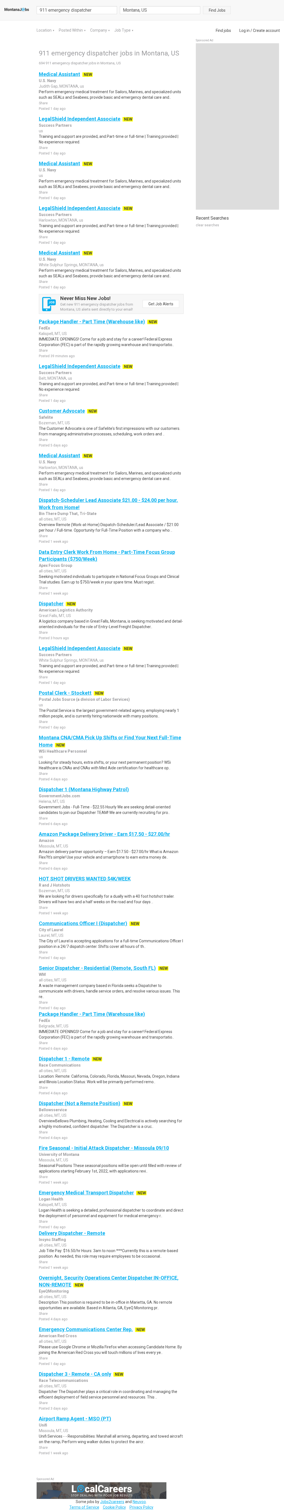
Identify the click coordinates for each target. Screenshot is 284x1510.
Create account (266, 30)
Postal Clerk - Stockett (65, 693)
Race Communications (60, 1065)
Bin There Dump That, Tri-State (68, 513)
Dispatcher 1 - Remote (64, 1059)
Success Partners (55, 125)
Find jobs (223, 30)
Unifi (43, 1425)
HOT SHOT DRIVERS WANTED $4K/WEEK (85, 879)
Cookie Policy (114, 1507)
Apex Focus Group (55, 565)
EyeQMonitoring (54, 1291)
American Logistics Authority (66, 610)
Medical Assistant (59, 74)
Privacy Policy (141, 1507)
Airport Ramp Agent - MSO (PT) (75, 1419)
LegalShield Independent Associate (79, 119)
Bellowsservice (53, 1110)
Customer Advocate (62, 411)
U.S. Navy (47, 80)
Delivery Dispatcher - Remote (72, 1233)
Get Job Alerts (160, 304)
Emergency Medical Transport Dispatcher (86, 1193)
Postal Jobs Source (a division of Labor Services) (84, 699)
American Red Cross (58, 1336)
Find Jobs (217, 10)
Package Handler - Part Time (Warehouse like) (92, 321)
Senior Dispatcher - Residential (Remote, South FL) (97, 968)
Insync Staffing (52, 1239)
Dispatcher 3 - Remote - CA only (75, 1374)
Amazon (46, 840)
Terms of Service (84, 1507)
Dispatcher (51, 603)
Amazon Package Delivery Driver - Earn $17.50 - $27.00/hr (104, 834)
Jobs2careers (112, 1501)
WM (42, 974)
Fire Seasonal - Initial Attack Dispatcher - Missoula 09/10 (104, 1148)
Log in (244, 30)
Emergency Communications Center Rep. (86, 1329)
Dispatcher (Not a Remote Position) (79, 1103)
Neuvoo (139, 1501)
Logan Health (51, 1199)
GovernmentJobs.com (59, 796)
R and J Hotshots (54, 885)
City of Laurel (51, 930)
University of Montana (59, 1154)
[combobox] (160, 10)
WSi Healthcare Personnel (63, 751)
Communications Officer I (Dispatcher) (83, 923)
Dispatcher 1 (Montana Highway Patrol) (84, 789)
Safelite (46, 417)
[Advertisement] (237, 126)
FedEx (44, 328)
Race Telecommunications (63, 1380)
